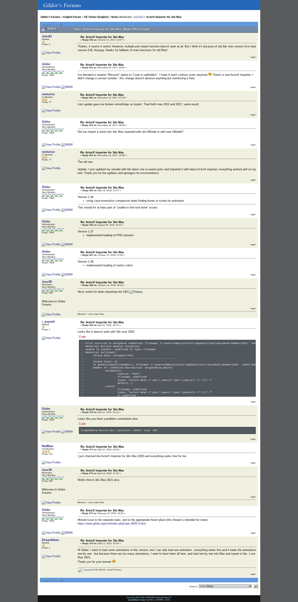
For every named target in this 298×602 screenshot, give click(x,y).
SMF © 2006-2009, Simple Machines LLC (156, 597)
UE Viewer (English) (96, 16)
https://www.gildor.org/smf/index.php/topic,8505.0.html (112, 523)
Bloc (152, 600)
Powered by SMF (133, 597)
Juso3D (137, 16)
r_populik (48, 321)
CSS (167, 600)
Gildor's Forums (50, 16)
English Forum (72, 16)
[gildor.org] (67, 87)
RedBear (47, 446)
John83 (47, 36)
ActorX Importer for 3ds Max (164, 16)
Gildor (46, 64)
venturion (48, 94)
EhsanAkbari (50, 540)
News (114, 16)
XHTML (159, 600)
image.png (86, 570)
